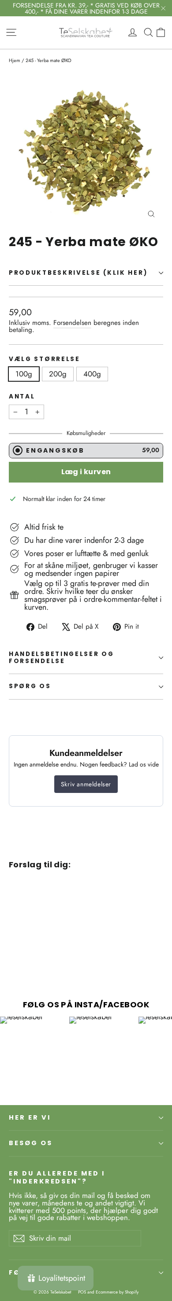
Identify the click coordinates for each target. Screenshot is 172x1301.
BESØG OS (30, 1143)
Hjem (14, 60)
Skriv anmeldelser (86, 784)
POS (82, 1292)
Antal (22, 396)
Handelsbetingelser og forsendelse (61, 657)
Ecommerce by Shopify (117, 1292)
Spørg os (30, 686)
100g (23, 374)
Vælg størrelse (44, 359)
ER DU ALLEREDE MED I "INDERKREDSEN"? (57, 1177)
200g (58, 374)
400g (92, 374)
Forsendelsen (72, 323)
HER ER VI (29, 1117)
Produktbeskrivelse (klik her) (78, 273)
